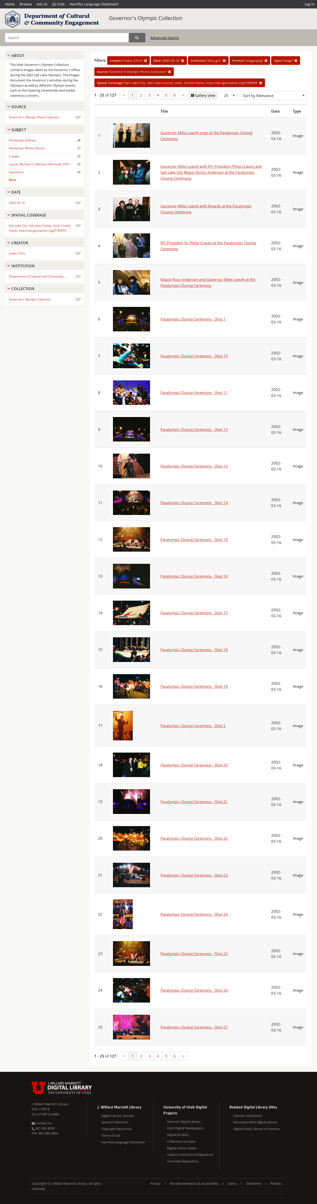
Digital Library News (181, 1148)
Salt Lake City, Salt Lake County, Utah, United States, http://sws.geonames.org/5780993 (39, 227)
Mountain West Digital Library (255, 1122)
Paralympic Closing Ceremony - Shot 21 (194, 801)
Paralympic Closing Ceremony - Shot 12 (194, 429)
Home (10, 4)
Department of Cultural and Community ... (37, 276)
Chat (60, 4)
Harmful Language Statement (94, 4)
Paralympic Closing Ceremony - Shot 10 (194, 355)
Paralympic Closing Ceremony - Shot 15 (194, 539)
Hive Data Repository (182, 1161)
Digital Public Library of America (256, 1129)
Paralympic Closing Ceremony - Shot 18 (194, 649)
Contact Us (43, 1123)
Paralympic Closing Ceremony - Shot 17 (194, 612)
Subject (18, 129)
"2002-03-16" (167, 60)
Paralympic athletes (22, 140)
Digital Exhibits (178, 1134)
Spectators (16, 172)
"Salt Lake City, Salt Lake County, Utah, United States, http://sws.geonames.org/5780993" (178, 83)
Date (16, 192)
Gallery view (204, 95)
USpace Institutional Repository (190, 1154)
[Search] (137, 37)
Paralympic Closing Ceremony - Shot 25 (194, 953)
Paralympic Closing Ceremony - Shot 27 (194, 1027)
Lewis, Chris (17, 253)
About (17, 55)
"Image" (284, 60)
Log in (310, 4)
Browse (26, 4)
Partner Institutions (247, 1115)
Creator (19, 242)
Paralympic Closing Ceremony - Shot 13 (194, 466)
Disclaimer (253, 1183)
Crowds (14, 156)
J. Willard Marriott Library (50, 1104)
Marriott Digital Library (184, 1121)
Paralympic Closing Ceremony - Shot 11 (194, 392)
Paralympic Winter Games (27, 148)
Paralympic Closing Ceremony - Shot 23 (194, 875)
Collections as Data (181, 1141)
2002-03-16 (17, 203)
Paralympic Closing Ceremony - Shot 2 (193, 725)
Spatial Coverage (28, 215)
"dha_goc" (207, 60)
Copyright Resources (116, 1129)
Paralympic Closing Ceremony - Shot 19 (194, 686)
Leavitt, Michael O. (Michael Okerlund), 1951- (40, 164)
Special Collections (114, 1122)
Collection (22, 288)
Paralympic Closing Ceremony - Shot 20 (194, 764)
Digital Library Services (117, 1115)
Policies (275, 1183)
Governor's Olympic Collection (145, 18)
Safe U (232, 1183)
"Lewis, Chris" (127, 60)
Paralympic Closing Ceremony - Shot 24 (194, 914)
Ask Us (42, 4)
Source (18, 106)
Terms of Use (110, 1135)
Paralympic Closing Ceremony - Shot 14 (194, 502)
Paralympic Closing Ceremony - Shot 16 (194, 576)
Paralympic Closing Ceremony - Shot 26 (194, 990)
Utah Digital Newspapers (185, 1128)
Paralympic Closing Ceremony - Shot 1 (193, 319)
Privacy (155, 1183)
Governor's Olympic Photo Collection (34, 117)
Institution (23, 265)
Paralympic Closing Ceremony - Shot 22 (194, 838)
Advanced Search (164, 37)
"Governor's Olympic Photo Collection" (132, 72)
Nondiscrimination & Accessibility (194, 1183)
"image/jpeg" (248, 60)
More (12, 180)
